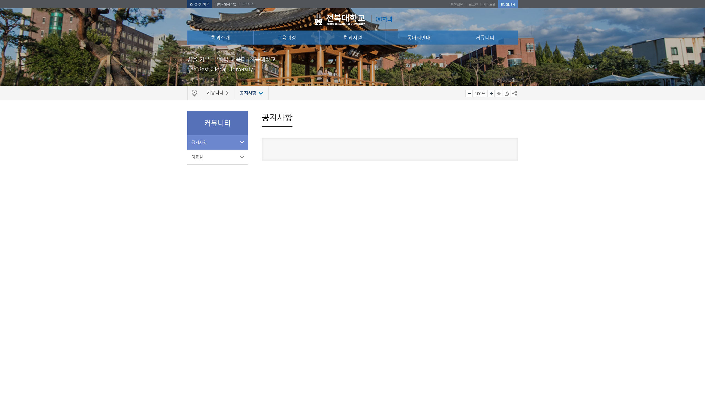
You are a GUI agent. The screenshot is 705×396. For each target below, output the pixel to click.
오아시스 (248, 4)
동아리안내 (418, 37)
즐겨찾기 (498, 93)
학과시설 (352, 37)
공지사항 (199, 142)
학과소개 (220, 37)
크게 (491, 93)
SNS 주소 (514, 93)
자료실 (197, 157)
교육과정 (286, 37)
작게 (469, 93)
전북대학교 (201, 4)
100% (480, 93)
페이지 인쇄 (506, 93)
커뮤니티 (485, 37)
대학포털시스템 (225, 4)
